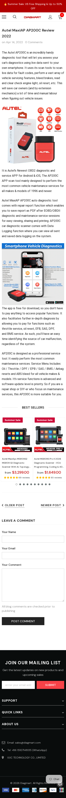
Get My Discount (33, 432)
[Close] (59, 359)
